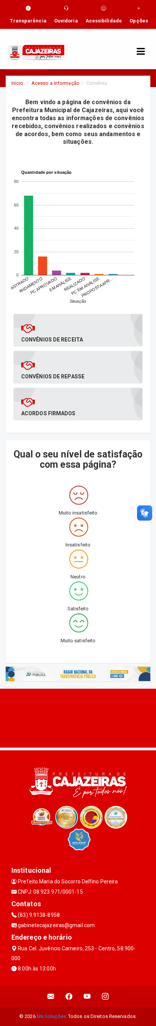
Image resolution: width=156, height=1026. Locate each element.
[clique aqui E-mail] (51, 996)
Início (17, 83)
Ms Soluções (51, 1016)
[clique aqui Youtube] (87, 996)
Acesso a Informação (55, 83)
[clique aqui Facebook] (69, 996)
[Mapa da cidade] (78, 717)
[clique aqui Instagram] (105, 996)
